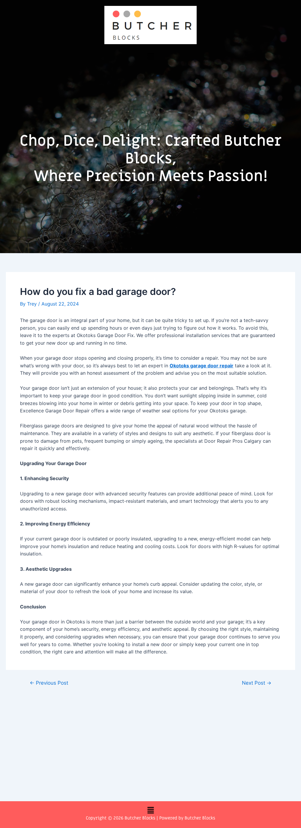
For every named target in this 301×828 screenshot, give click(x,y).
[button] (150, 56)
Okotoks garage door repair (201, 366)
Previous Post (49, 682)
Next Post (256, 682)
